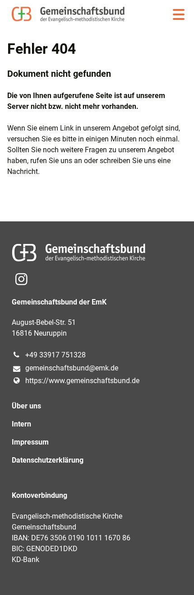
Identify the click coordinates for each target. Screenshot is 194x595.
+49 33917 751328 (55, 355)
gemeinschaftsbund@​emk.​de (71, 368)
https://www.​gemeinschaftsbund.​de (82, 380)
